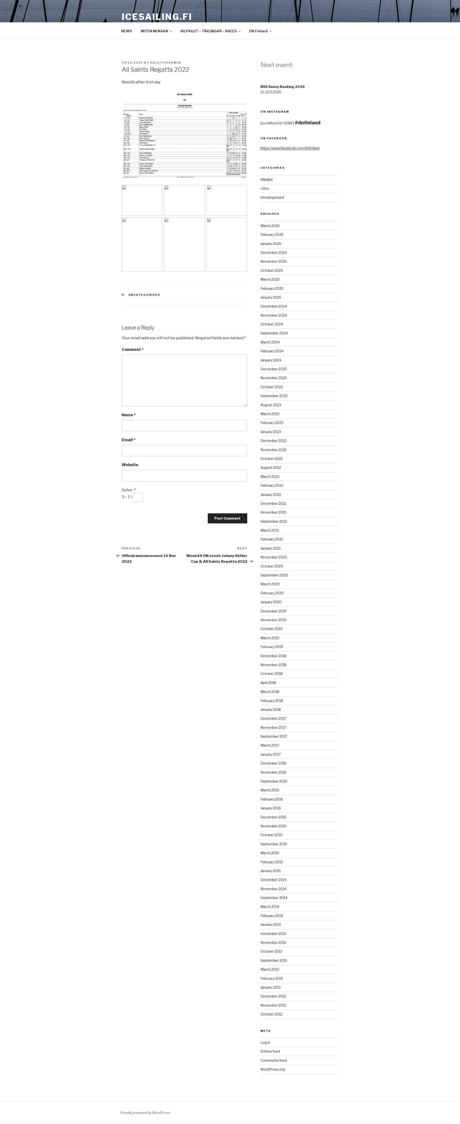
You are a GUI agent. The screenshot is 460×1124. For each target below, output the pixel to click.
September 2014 (273, 898)
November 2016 (273, 772)
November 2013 (273, 942)
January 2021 (270, 548)
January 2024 (270, 360)
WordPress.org (272, 1069)
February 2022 (271, 485)
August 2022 (270, 467)
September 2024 (274, 333)
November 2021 (273, 512)
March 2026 (270, 226)
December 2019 (273, 611)
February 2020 (272, 593)
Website (130, 465)
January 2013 (270, 987)
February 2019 (271, 647)
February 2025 (271, 288)
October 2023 (271, 387)
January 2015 (270, 871)
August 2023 (270, 405)
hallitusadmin (165, 62)
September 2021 (273, 521)
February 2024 (271, 351)
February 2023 (271, 423)
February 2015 (271, 862)
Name (129, 415)
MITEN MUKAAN (154, 31)
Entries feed (270, 1051)
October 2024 (271, 324)
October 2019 (271, 629)
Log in (265, 1042)
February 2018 (271, 701)
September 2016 (273, 781)
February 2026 (271, 234)
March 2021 (269, 530)
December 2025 (273, 252)
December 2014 (273, 880)
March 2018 (269, 691)
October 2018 (271, 674)
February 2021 (271, 539)
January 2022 (270, 494)
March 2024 (270, 342)
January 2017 (270, 754)
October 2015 (271, 835)
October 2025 (271, 270)
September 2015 (273, 844)
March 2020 (270, 584)
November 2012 (273, 1005)
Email (128, 440)
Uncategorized (144, 294)
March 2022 (269, 477)
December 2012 (273, 996)
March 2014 (269, 906)
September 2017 (273, 736)
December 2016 (273, 763)
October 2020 (271, 566)
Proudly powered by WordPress (145, 1113)
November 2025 (273, 261)
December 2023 (273, 369)
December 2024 (273, 306)
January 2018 (270, 709)
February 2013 (271, 978)
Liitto (264, 188)
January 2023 (270, 432)
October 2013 (271, 951)
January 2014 (270, 924)
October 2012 (271, 1014)
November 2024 (273, 315)
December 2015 (273, 817)
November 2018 (273, 665)
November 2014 (273, 889)
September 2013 (273, 960)
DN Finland (258, 31)
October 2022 (271, 459)
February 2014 (271, 916)
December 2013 (273, 934)
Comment (133, 349)
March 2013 (269, 969)
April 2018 (268, 683)
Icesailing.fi (157, 17)
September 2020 (274, 575)
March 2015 (269, 853)
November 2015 (273, 826)
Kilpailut (266, 179)
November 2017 (273, 727)
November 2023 (273, 378)
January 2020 (271, 602)
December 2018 (273, 656)
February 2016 (271, 799)
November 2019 (273, 620)
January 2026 (270, 244)
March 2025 (270, 279)
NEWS (126, 31)
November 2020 (273, 557)
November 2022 (273, 450)
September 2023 (274, 396)
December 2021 (273, 503)
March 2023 (269, 414)
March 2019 (269, 638)
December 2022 (273, 441)
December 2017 (273, 718)
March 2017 (269, 745)
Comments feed (273, 1060)
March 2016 (269, 790)
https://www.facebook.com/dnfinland (289, 148)
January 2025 (270, 297)
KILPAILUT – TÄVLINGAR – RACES (209, 31)
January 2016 (270, 808)
